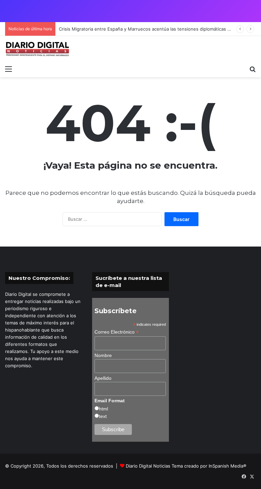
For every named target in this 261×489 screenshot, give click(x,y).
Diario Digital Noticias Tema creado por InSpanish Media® (186, 466)
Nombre (103, 355)
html (103, 408)
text (103, 416)
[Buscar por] (252, 69)
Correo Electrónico (116, 332)
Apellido (102, 378)
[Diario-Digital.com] (37, 49)
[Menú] (8, 69)
